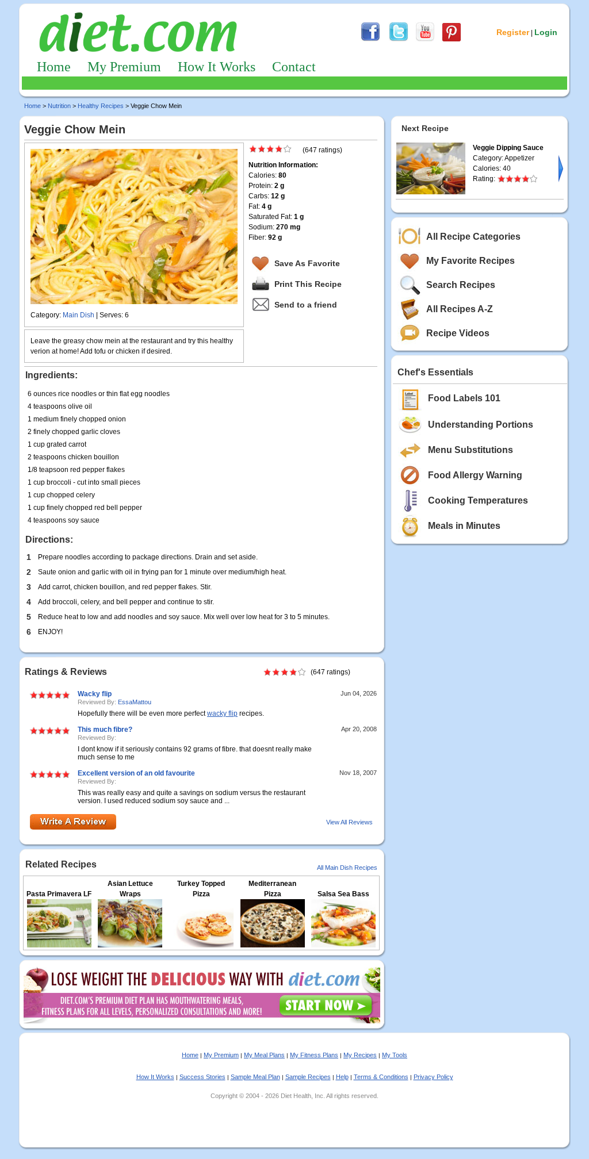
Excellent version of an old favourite (136, 773)
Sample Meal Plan (255, 1076)
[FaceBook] (370, 40)
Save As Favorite (307, 263)
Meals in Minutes (464, 526)
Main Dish (78, 315)
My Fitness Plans (314, 1054)
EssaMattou (134, 702)
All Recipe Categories (473, 236)
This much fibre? (105, 730)
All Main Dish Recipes (347, 867)
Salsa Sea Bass (343, 894)
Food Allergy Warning (475, 475)
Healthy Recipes (101, 105)
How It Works (216, 66)
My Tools (394, 1054)
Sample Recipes (308, 1076)
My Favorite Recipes (470, 261)
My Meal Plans (264, 1054)
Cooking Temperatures (478, 500)
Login (545, 32)
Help (342, 1076)
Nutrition (59, 105)
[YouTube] (425, 40)
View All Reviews (349, 822)
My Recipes (360, 1054)
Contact (294, 66)
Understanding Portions (480, 424)
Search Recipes (460, 285)
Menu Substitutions (470, 450)
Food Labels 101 (464, 398)
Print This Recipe (308, 284)
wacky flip (222, 713)
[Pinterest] (451, 40)
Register (512, 32)
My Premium (124, 66)
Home (54, 66)
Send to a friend (305, 304)
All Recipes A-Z (459, 309)
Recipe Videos (457, 333)
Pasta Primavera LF (58, 894)
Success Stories (202, 1076)
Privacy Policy (433, 1076)
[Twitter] (398, 40)
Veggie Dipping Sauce (508, 148)
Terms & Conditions (381, 1076)
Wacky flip (95, 694)
